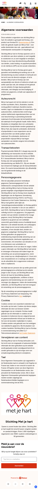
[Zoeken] (24, 3)
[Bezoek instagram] (15, 484)
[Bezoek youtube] (29, 484)
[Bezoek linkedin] (22, 484)
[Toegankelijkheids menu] (36, 487)
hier (20, 296)
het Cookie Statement (27, 333)
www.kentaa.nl (24, 42)
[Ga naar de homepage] (4, 3)
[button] (35, 3)
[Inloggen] (30, 3)
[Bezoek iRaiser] (19, 478)
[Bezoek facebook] (8, 484)
